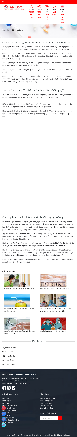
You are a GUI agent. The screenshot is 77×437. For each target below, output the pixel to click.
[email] (4, 419)
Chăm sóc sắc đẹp (8, 360)
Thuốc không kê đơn (9, 352)
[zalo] (4, 414)
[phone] (4, 408)
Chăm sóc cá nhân (8, 356)
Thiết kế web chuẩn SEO (62, 435)
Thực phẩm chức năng (9, 348)
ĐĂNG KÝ (62, 16)
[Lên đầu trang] (73, 427)
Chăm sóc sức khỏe (8, 364)
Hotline (31, 13)
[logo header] (14, 8)
